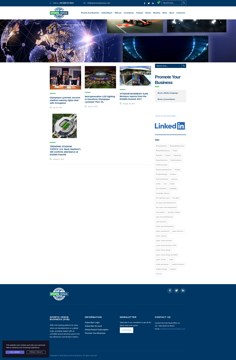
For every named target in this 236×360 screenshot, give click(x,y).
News (164, 13)
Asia (165, 184)
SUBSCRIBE (126, 330)
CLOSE (231, 324)
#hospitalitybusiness (177, 146)
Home (52, 25)
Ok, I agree (15, 352)
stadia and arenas (162, 264)
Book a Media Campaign (168, 93)
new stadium (160, 212)
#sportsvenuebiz (162, 165)
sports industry (161, 236)
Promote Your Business (90, 13)
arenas (158, 184)
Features (139, 13)
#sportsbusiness (162, 160)
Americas (174, 179)
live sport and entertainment (166, 203)
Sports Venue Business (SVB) (166, 245)
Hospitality (173, 188)
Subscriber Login (92, 323)
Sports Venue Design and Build (166, 255)
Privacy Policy (36, 352)
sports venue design (163, 250)
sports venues (161, 259)
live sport (176, 198)
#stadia (177, 170)
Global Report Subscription (96, 330)
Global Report (106, 13)
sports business (178, 231)
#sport (175, 151)
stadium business (178, 264)
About (171, 13)
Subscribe (207, 354)
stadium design (161, 269)
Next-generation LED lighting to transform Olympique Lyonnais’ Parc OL (100, 99)
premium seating (174, 212)
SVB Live (118, 13)
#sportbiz (159, 155)
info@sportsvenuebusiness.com (98, 3)
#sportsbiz (177, 155)
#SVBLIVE (173, 174)
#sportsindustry (176, 160)
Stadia (171, 259)
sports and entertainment (165, 226)
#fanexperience (161, 146)
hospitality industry (162, 193)
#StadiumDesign (161, 174)
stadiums (173, 269)
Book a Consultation (166, 99)
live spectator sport (163, 198)
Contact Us (180, 13)
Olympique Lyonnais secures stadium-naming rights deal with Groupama (65, 100)
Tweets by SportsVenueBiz (165, 116)
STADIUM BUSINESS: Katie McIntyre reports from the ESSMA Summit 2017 (134, 96)
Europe (172, 184)
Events (148, 13)
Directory (156, 13)
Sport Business (161, 222)
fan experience (161, 188)
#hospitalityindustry (163, 151)
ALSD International (162, 179)
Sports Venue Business (164, 241)
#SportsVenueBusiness (164, 170)
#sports (168, 155)
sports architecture (162, 231)
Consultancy (129, 13)
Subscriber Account (93, 326)
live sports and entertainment (166, 207)
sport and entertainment (164, 217)
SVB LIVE (159, 274)
